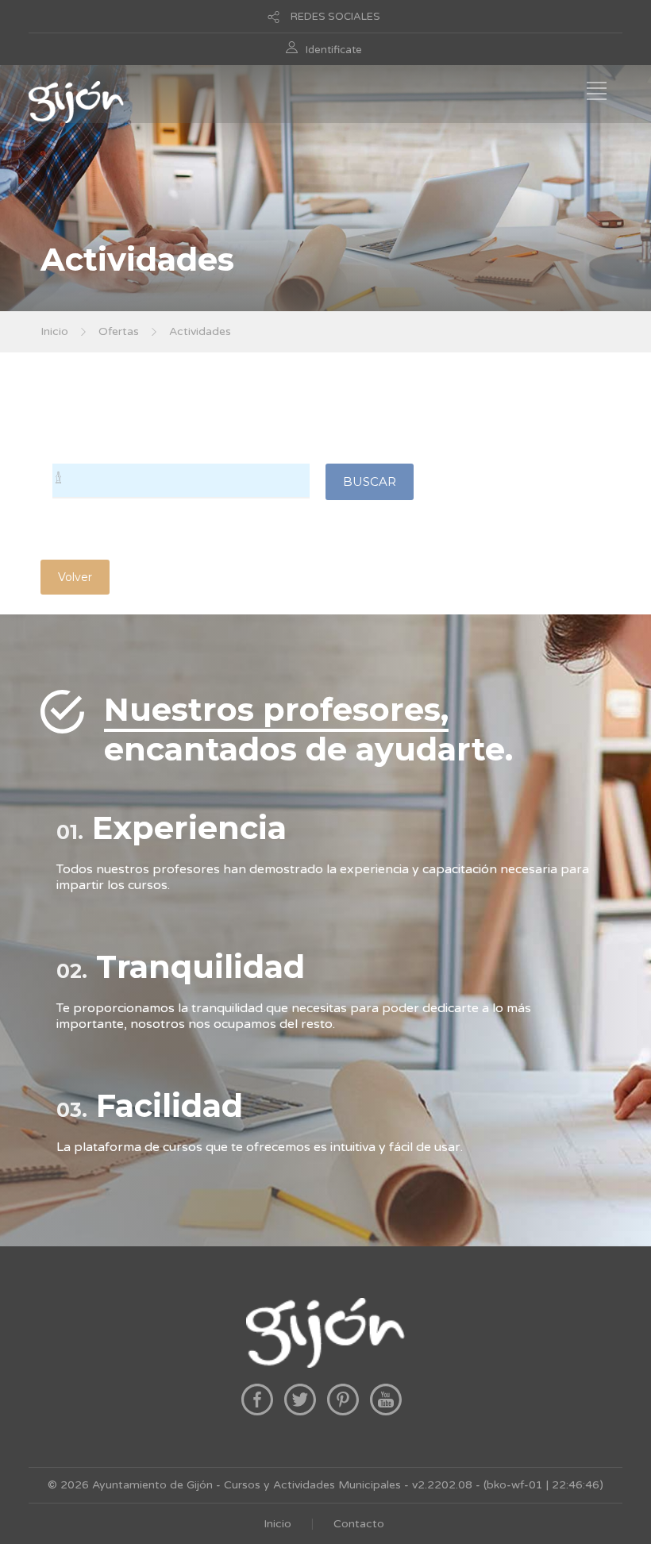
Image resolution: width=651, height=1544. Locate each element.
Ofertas (118, 331)
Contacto (358, 1524)
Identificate (334, 50)
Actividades (200, 331)
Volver (75, 577)
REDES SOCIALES (335, 16)
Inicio (54, 331)
